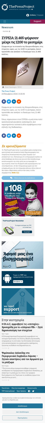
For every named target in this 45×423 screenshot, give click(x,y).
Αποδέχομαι (22, 406)
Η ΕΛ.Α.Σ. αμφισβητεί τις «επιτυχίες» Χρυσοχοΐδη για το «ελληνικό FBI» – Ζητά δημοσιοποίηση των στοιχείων (22, 327)
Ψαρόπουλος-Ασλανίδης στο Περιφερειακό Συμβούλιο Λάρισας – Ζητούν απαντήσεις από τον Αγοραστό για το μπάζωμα (22, 357)
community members (25, 9)
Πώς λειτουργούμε (18, 388)
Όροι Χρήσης (21, 391)
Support (37, 21)
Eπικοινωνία (32, 388)
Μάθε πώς (15, 173)
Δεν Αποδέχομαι (22, 412)
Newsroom (7, 27)
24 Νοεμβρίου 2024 (9, 94)
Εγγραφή (40, 15)
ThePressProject (21, 6)
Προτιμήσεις (22, 418)
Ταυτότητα (5, 388)
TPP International (8, 391)
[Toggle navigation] (5, 21)
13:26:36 (21, 94)
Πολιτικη (5, 31)
